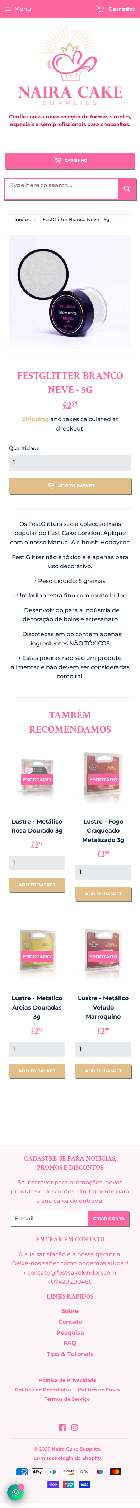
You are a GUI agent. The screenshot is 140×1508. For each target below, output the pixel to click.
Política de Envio (99, 1389)
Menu (22, 8)
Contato (70, 1321)
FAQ (70, 1343)
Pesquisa (70, 1332)
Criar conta (109, 1218)
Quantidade (24, 448)
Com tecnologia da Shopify (67, 1458)
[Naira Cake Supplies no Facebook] (62, 1428)
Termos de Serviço (67, 1399)
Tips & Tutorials (70, 1354)
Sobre (70, 1311)
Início (21, 219)
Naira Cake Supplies (76, 1449)
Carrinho (75, 160)
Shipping (35, 419)
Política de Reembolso (43, 1389)
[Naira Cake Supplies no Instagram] (74, 1428)
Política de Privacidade (67, 1380)
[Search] (126, 189)
